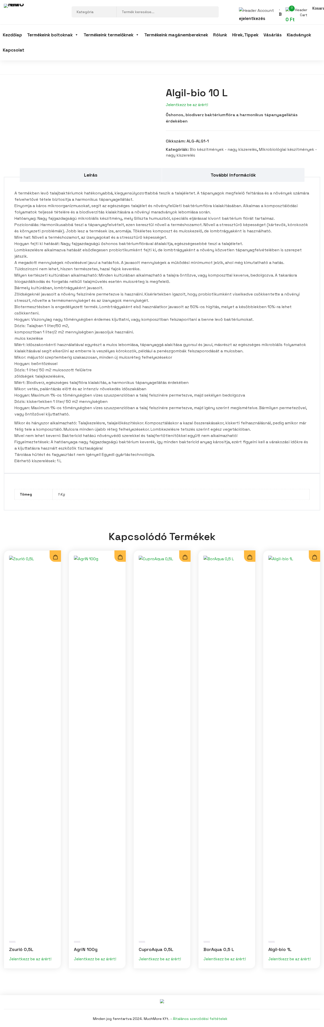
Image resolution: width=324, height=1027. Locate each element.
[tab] (91, 175)
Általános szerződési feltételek (200, 1018)
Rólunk (220, 35)
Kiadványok (299, 35)
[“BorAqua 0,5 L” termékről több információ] (250, 557)
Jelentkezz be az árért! (187, 104)
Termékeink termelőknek (108, 35)
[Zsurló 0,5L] (32, 745)
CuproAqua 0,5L (156, 949)
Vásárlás (273, 35)
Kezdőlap (12, 35)
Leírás (90, 175)
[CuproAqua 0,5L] (162, 745)
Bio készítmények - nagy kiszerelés (223, 149)
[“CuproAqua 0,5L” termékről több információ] (185, 557)
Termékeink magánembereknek (176, 35)
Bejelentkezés (260, 16)
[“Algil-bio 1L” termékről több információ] (314, 557)
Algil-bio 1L (280, 949)
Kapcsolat (13, 50)
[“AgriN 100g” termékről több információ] (120, 557)
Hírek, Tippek (245, 35)
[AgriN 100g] (97, 745)
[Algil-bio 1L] (291, 745)
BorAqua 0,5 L (219, 949)
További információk (233, 175)
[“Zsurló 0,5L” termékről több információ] (55, 557)
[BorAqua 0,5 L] (226, 745)
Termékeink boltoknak (50, 35)
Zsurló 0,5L (21, 949)
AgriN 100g (85, 949)
